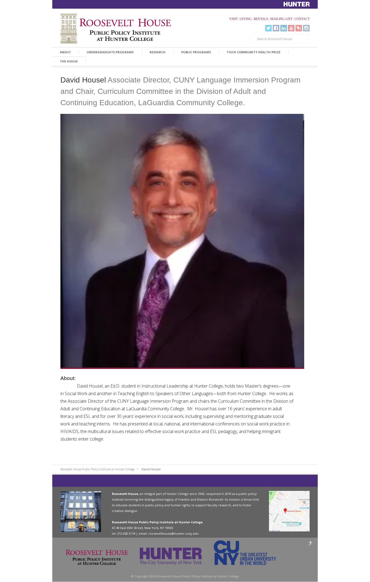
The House (69, 61)
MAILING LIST (281, 19)
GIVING (246, 19)
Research (157, 52)
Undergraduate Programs (110, 52)
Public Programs (196, 52)
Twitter (268, 28)
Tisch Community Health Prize (253, 52)
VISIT (233, 19)
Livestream (299, 28)
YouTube (291, 28)
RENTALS (261, 19)
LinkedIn (283, 28)
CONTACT (302, 19)
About (65, 52)
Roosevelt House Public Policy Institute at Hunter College (97, 469)
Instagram (306, 28)
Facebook (276, 28)
